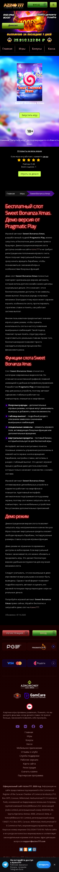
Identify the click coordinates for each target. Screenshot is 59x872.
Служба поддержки (29, 755)
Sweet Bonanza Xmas (40, 193)
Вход (36, 4)
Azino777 (35, 249)
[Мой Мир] (34, 849)
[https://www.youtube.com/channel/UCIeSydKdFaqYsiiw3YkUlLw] (17, 726)
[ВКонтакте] (21, 849)
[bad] (19, 159)
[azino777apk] (41, 726)
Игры (22, 48)
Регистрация (14, 633)
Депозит (13, 25)
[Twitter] (30, 849)
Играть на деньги (30, 173)
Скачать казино (29, 771)
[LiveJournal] (39, 849)
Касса (29, 744)
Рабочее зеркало (29, 759)
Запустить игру (29, 115)
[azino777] (25, 726)
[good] (33, 159)
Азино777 (34, 607)
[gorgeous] (38, 159)
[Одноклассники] (25, 849)
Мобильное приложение (29, 747)
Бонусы (37, 48)
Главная (7, 48)
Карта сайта (29, 763)
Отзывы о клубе (29, 751)
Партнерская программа (30, 775)
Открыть (44, 864)
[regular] (28, 159)
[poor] (24, 159)
